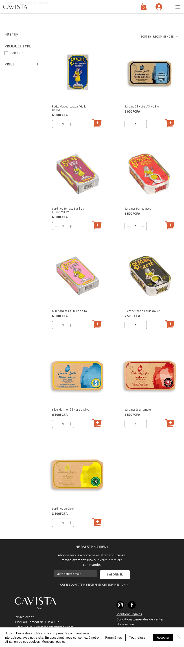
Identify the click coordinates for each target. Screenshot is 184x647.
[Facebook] (132, 605)
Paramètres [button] (113, 637)
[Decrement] (55, 124)
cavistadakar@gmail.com (54, 627)
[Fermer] (178, 637)
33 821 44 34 (23, 627)
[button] (178, 6)
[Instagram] (120, 605)
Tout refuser (138, 637)
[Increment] (71, 124)
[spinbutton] (63, 124)
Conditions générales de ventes (140, 619)
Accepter (163, 637)
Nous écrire (125, 624)
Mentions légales (129, 614)
